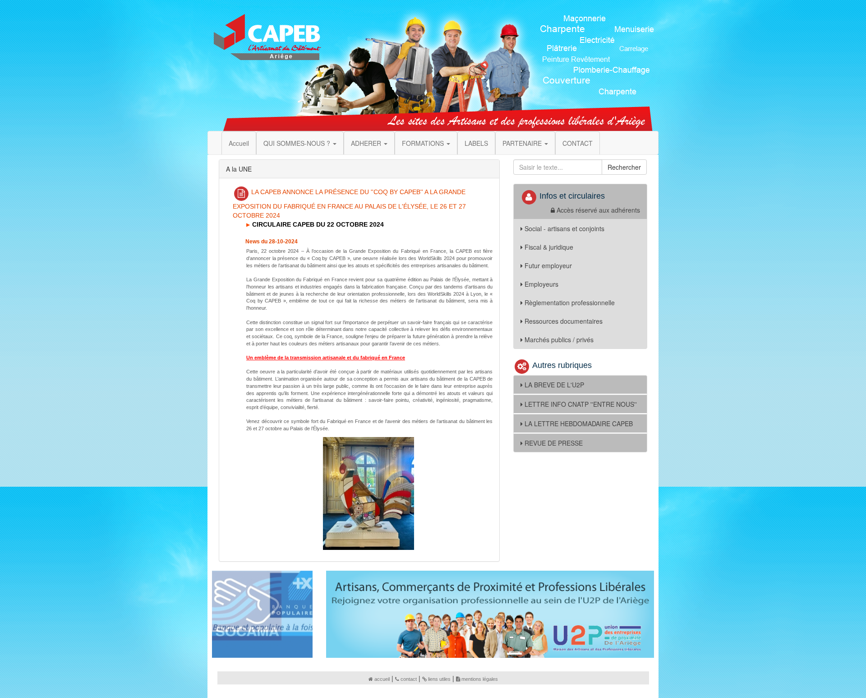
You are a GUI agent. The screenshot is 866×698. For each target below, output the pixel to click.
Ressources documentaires (564, 321)
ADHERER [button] (367, 143)
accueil (382, 679)
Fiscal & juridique (549, 246)
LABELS (476, 143)
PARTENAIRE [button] (523, 143)
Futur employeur (548, 265)
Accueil (239, 143)
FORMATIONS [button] (424, 143)
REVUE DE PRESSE (554, 442)
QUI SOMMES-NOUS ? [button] (297, 143)
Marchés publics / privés (559, 339)
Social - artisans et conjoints (564, 228)
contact (409, 679)
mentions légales (479, 679)
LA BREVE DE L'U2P (554, 384)
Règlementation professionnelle (570, 302)
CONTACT (577, 143)
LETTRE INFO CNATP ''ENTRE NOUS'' (581, 404)
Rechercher (624, 167)
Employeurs (541, 284)
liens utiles (439, 679)
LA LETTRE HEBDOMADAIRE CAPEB (579, 423)
